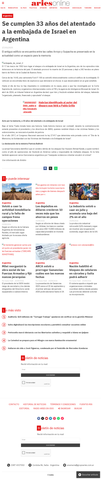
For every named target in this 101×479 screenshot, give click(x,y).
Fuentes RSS (86, 404)
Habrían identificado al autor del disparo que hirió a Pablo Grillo (58, 104)
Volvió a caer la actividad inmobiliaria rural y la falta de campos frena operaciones (16, 213)
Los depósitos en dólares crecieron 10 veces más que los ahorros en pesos (49, 211)
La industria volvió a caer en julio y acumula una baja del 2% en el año (83, 211)
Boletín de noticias (35, 358)
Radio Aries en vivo (43, 408)
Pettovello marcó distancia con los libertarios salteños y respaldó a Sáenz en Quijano (48, 332)
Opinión (43, 8)
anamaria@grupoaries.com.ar (80, 465)
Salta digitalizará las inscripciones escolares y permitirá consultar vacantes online (47, 324)
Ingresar (65, 408)
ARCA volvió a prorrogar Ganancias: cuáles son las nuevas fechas (50, 271)
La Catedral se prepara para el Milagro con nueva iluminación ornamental (42, 340)
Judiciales (77, 8)
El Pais (24, 8)
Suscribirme (50, 375)
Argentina (7, 15)
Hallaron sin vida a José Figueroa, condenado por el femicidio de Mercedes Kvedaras (48, 348)
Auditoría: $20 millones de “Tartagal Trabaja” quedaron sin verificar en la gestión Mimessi (50, 316)
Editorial (24, 408)
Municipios (13, 8)
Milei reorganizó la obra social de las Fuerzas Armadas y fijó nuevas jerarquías (17, 271)
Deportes (53, 8)
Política (33, 8)
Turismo (88, 8)
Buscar (78, 408)
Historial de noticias (34, 404)
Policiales (64, 8)
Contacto (14, 404)
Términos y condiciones (63, 404)
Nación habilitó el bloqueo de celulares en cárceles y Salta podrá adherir (83, 271)
